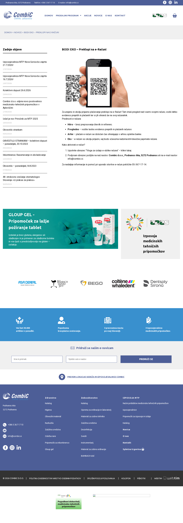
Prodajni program (67, 15)
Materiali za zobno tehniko (93, 416)
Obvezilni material (53, 416)
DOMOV (8, 32)
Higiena (48, 410)
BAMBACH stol (87, 456)
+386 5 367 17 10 (15, 425)
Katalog (48, 403)
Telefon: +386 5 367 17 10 (44, 3)
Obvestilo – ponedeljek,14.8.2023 (19, 166)
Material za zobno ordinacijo (93, 449)
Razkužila (49, 423)
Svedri (84, 436)
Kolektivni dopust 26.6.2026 (17, 90)
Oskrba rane (50, 436)
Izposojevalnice (130, 410)
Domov (49, 15)
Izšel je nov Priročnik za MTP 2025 (20, 118)
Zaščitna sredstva (53, 429)
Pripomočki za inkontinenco (57, 443)
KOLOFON (126, 478)
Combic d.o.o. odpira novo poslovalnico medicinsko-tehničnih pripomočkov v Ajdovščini (22, 104)
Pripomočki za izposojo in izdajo (137, 416)
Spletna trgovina (132, 449)
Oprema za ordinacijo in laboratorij (96, 410)
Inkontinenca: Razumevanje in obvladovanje (24, 155)
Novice (98, 15)
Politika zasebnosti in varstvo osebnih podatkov (55, 478)
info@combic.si (75, 158)
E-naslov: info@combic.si (68, 3)
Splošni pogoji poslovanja (101, 478)
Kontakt (120, 15)
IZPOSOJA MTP (131, 398)
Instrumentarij (87, 443)
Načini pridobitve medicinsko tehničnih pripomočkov (146, 403)
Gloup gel (49, 449)
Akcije (87, 15)
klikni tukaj (126, 150)
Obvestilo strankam (12, 129)
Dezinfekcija (86, 429)
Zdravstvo (50, 398)
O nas (108, 15)
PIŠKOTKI (141, 478)
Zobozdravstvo (89, 398)
